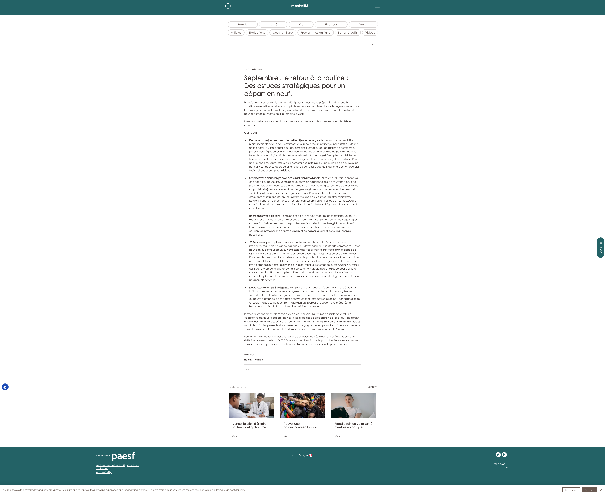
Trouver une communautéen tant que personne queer (301, 425)
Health (248, 359)
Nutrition (258, 359)
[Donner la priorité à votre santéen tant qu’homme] (251, 405)
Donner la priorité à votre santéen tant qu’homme (249, 425)
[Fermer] (601, 489)
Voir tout (372, 386)
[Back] (228, 6)
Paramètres (571, 490)
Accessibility (104, 472)
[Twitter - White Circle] (498, 454)
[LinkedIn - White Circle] (504, 454)
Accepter (590, 490)
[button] (377, 6)
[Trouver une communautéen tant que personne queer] (302, 405)
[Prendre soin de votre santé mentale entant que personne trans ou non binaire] (353, 405)
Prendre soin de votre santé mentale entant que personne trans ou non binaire (353, 425)
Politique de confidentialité (110, 465)
